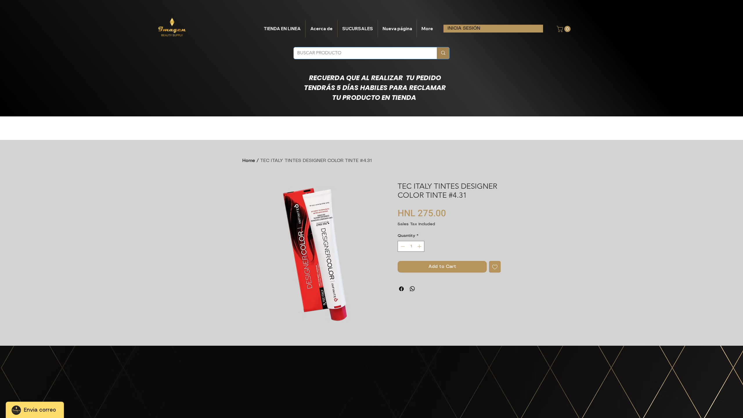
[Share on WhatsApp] (412, 288)
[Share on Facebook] (401, 288)
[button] (564, 29)
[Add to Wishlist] (495, 267)
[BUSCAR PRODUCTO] (443, 53)
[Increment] (419, 246)
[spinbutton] (411, 246)
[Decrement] (402, 246)
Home (248, 160)
